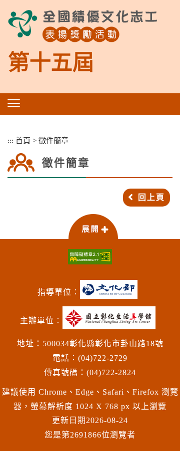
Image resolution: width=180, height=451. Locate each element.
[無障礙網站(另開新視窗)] (90, 256)
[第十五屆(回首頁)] (82, 26)
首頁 (23, 140)
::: (11, 140)
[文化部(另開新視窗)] (111, 293)
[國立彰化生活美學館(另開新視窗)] (111, 321)
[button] (13, 103)
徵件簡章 (53, 140)
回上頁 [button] (151, 197)
